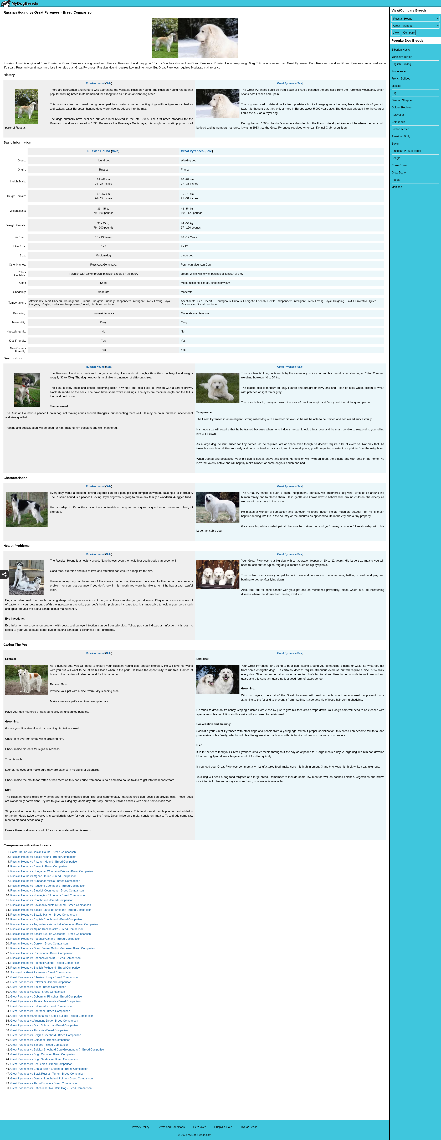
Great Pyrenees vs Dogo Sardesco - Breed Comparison (44, 1059)
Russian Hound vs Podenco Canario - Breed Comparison (45, 938)
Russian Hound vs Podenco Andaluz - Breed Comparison (45, 958)
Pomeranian (399, 71)
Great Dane (399, 172)
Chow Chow (399, 165)
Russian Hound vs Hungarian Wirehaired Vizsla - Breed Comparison (52, 871)
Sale (108, 83)
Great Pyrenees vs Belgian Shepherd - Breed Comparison (45, 1035)
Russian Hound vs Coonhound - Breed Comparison (41, 900)
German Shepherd (403, 100)
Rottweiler (398, 114)
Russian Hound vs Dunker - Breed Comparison (39, 943)
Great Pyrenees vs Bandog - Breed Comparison (39, 1044)
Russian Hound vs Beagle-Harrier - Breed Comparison (43, 914)
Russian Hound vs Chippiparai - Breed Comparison (41, 953)
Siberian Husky (401, 49)
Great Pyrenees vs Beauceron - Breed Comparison (41, 1064)
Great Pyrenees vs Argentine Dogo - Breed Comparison (44, 1020)
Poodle (396, 179)
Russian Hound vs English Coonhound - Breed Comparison (46, 919)
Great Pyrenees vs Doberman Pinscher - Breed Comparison (46, 996)
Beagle (396, 158)
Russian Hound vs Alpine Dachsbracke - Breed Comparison (47, 929)
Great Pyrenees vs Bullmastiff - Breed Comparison (41, 1006)
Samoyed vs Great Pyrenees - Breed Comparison (40, 972)
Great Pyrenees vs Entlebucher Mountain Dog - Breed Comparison (51, 1088)
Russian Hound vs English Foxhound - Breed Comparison (45, 967)
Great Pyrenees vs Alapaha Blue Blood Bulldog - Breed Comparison (52, 1015)
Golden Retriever (402, 107)
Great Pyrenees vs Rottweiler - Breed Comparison (40, 982)
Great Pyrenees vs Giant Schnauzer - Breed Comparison (44, 1025)
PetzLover (199, 1127)
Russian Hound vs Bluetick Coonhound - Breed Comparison (47, 890)
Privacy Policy (140, 1127)
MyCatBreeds (249, 1127)
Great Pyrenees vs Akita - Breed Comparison (37, 991)
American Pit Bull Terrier (406, 150)
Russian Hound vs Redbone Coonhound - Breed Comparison (47, 885)
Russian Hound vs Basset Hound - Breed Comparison (43, 856)
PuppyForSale (223, 1127)
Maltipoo (397, 187)
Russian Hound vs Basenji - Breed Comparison (39, 866)
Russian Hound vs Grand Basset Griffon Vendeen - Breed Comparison (53, 948)
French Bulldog (401, 78)
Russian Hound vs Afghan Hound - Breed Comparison (43, 876)
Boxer (395, 143)
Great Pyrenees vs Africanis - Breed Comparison (39, 1030)
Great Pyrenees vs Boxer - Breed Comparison (38, 986)
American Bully (401, 136)
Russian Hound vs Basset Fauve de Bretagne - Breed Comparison (50, 909)
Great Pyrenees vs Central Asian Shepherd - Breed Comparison (49, 1068)
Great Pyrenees (286, 83)
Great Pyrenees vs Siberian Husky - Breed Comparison (44, 977)
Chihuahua (398, 121)
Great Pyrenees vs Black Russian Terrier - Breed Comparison (47, 1073)
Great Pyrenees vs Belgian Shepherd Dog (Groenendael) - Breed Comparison (57, 1049)
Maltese (396, 85)
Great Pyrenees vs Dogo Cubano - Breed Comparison (43, 1054)
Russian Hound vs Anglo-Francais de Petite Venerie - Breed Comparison (54, 924)
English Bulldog (401, 64)
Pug (394, 93)
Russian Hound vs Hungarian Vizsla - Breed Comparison (45, 880)
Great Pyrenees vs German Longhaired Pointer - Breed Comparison (51, 1078)
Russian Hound (95, 83)
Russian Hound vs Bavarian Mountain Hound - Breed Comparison (50, 905)
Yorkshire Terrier (402, 56)
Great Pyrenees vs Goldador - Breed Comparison (40, 1039)
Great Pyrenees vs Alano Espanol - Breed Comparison (43, 1083)
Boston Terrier (400, 129)
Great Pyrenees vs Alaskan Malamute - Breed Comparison (45, 1001)
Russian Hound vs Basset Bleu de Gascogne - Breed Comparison (50, 933)
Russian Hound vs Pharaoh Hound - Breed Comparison (44, 861)
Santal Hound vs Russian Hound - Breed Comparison (43, 852)
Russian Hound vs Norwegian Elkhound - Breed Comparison (47, 895)
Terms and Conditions (171, 1127)
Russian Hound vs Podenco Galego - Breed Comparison (45, 962)
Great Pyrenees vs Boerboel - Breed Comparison (40, 1011)
